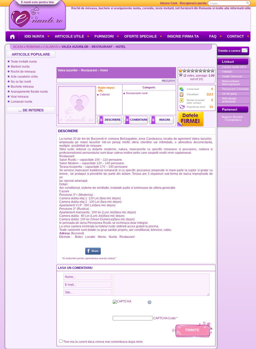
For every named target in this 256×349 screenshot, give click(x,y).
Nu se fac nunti (21, 81)
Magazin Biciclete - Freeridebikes (233, 118)
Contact (235, 36)
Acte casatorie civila (24, 76)
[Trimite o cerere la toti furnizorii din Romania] (233, 54)
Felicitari (227, 71)
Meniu (102, 237)
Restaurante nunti (137, 93)
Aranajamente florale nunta (29, 91)
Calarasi (50, 47)
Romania (33, 47)
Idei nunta (34, 36)
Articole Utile (69, 36)
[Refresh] (149, 303)
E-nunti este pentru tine (37, 2)
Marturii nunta (20, 66)
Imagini (164, 119)
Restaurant (127, 237)
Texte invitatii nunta (24, 61)
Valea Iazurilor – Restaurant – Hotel (83, 70)
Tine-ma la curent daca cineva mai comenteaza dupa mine (103, 341)
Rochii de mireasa (23, 71)
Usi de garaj (229, 93)
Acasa (18, 47)
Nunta (113, 237)
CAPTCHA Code (164, 318)
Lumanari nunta (21, 101)
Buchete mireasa (22, 86)
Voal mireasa (19, 96)
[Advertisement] (136, 58)
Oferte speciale (140, 36)
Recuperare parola (193, 3)
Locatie (90, 237)
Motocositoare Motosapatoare (231, 83)
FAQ (212, 36)
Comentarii (138, 119)
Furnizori (104, 36)
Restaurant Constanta (235, 88)
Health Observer (232, 76)
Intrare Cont (168, 3)
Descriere (112, 119)
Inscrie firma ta (183, 36)
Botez (79, 237)
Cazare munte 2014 (234, 66)
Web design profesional (229, 100)
